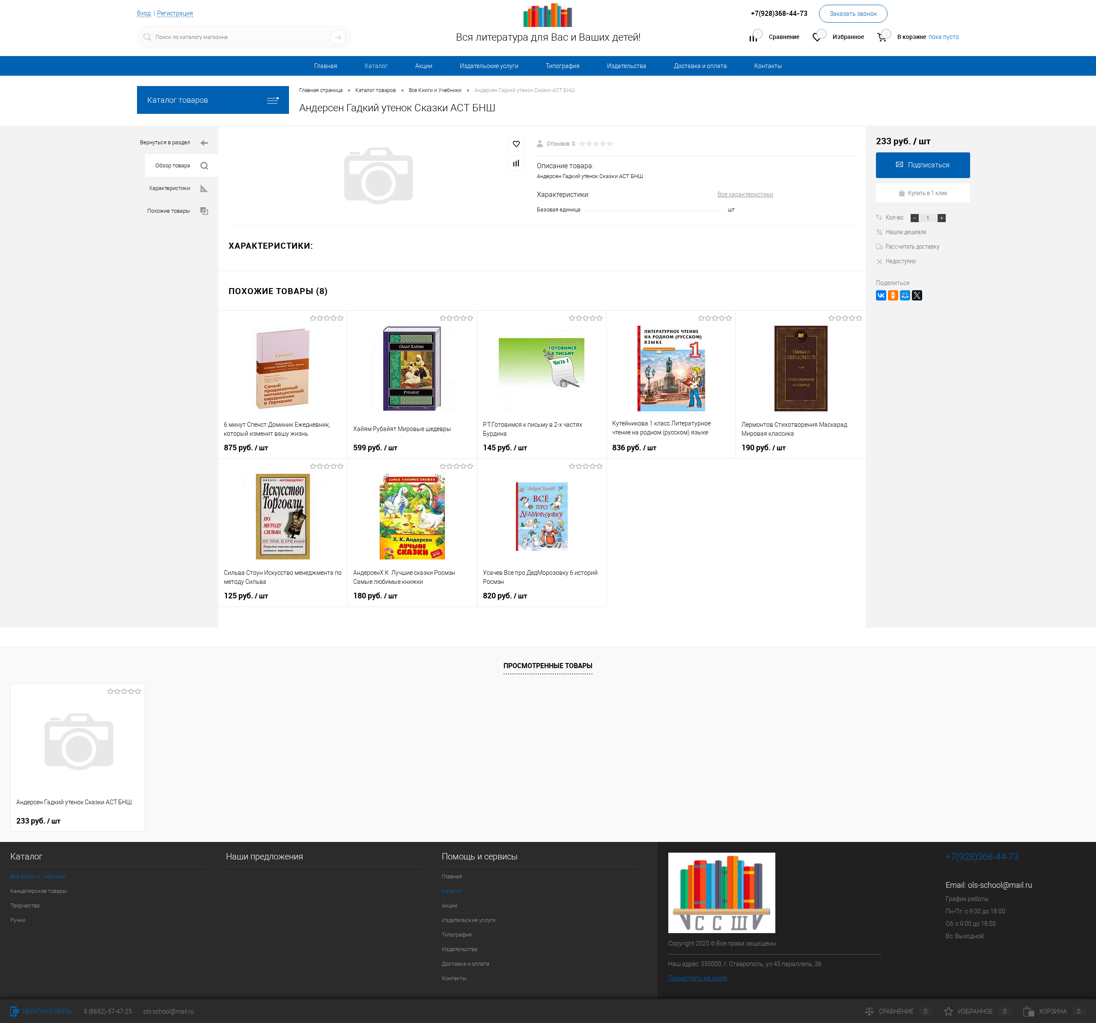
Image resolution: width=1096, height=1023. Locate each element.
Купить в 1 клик (927, 192)
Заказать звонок (853, 13)
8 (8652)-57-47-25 (108, 1011)
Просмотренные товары (548, 665)
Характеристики (169, 188)
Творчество (25, 905)
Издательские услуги (489, 65)
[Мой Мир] (905, 295)
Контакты (768, 65)
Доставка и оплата (700, 65)
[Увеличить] (378, 176)
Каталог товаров (177, 99)
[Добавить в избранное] (516, 144)
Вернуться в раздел (165, 142)
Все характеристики (745, 194)
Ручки (17, 920)
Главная (325, 65)
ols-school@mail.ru (1000, 884)
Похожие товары (168, 211)
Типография (563, 65)
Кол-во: (895, 217)
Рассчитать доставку (912, 246)
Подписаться (929, 165)
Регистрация (175, 13)
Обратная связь (46, 1011)
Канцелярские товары (38, 891)
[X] (917, 295)
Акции (423, 65)
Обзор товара (172, 165)
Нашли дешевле (906, 231)
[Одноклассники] (893, 295)
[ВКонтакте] (881, 295)
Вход (144, 13)
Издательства (626, 65)
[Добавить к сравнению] (516, 163)
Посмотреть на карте (697, 978)
